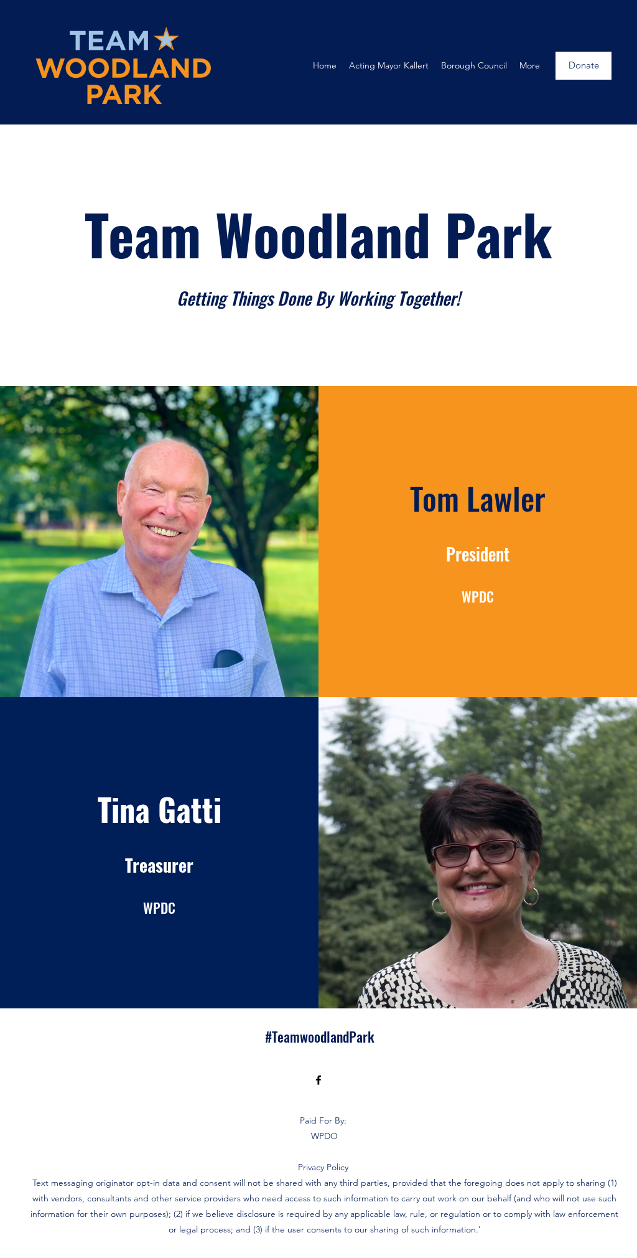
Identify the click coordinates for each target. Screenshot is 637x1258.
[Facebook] (318, 1080)
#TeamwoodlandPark (319, 1036)
